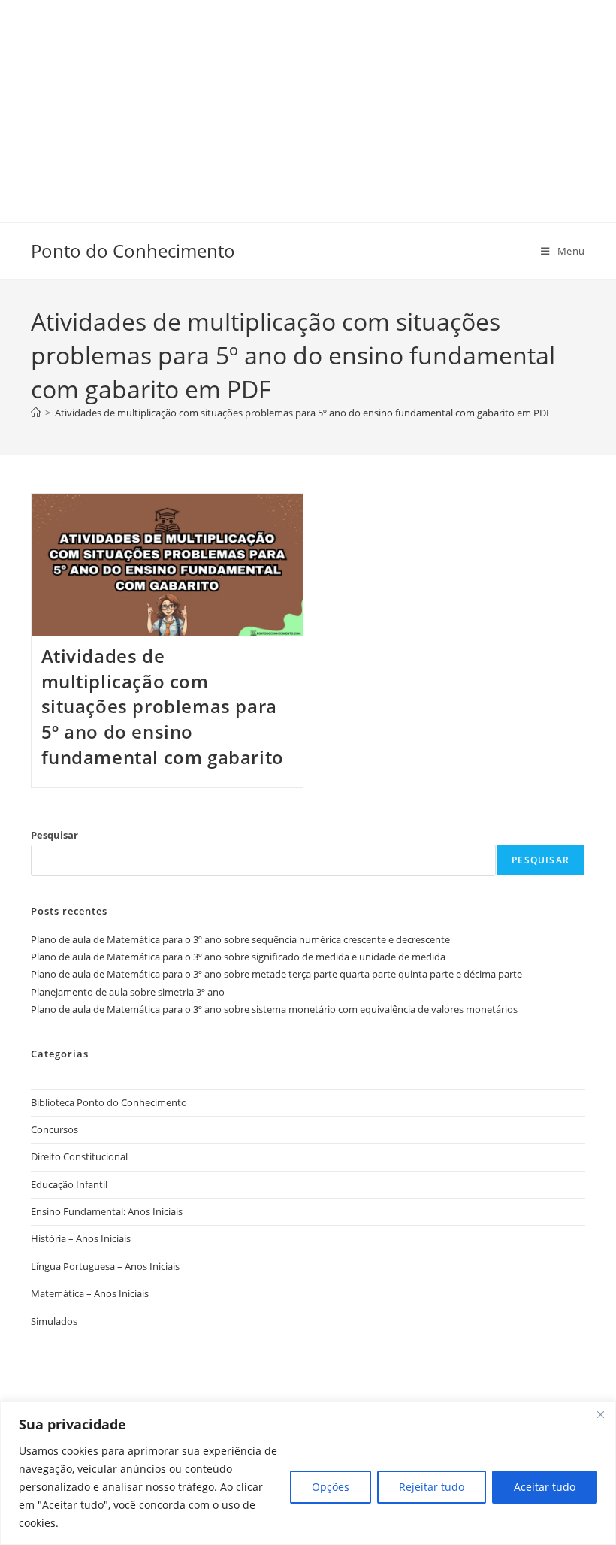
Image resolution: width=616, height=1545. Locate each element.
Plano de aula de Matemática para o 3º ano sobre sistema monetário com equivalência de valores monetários (274, 1009)
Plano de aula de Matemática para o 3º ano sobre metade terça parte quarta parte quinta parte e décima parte (276, 974)
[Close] (600, 1414)
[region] (308, 1473)
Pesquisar (54, 835)
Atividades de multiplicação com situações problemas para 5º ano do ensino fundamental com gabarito (162, 706)
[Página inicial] (36, 412)
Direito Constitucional (79, 1156)
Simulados (54, 1321)
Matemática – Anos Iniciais (90, 1293)
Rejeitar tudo (431, 1487)
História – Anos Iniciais (81, 1238)
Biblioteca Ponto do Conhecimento (109, 1102)
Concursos (54, 1129)
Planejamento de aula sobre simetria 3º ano (128, 992)
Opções (330, 1487)
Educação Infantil (69, 1184)
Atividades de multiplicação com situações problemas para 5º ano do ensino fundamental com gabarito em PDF (303, 412)
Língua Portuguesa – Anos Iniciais (105, 1266)
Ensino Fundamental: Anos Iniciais (107, 1211)
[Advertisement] (308, 105)
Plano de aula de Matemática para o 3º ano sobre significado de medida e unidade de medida (238, 956)
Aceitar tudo (544, 1487)
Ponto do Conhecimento (133, 250)
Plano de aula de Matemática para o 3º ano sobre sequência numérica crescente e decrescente (240, 939)
